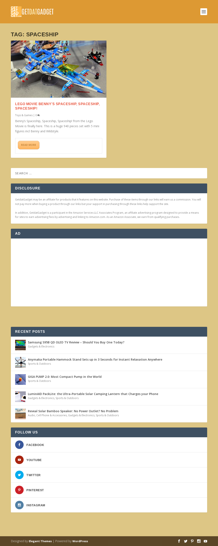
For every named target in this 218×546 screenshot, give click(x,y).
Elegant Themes (40, 541)
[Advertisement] (109, 272)
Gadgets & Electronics (41, 346)
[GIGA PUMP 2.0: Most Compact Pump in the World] (20, 379)
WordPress (80, 541)
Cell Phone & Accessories (51, 415)
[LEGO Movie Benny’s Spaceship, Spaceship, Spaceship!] (58, 69)
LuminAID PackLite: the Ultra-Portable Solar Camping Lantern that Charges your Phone (93, 394)
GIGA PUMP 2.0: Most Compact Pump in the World (65, 377)
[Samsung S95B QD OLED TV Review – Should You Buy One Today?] (20, 345)
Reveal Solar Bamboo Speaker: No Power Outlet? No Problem (73, 411)
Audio (31, 415)
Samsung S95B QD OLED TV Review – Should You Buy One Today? (76, 342)
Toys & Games (24, 115)
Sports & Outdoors (39, 363)
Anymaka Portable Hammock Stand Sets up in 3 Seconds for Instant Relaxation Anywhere (95, 359)
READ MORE (28, 145)
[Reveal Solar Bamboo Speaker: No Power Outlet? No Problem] (20, 414)
